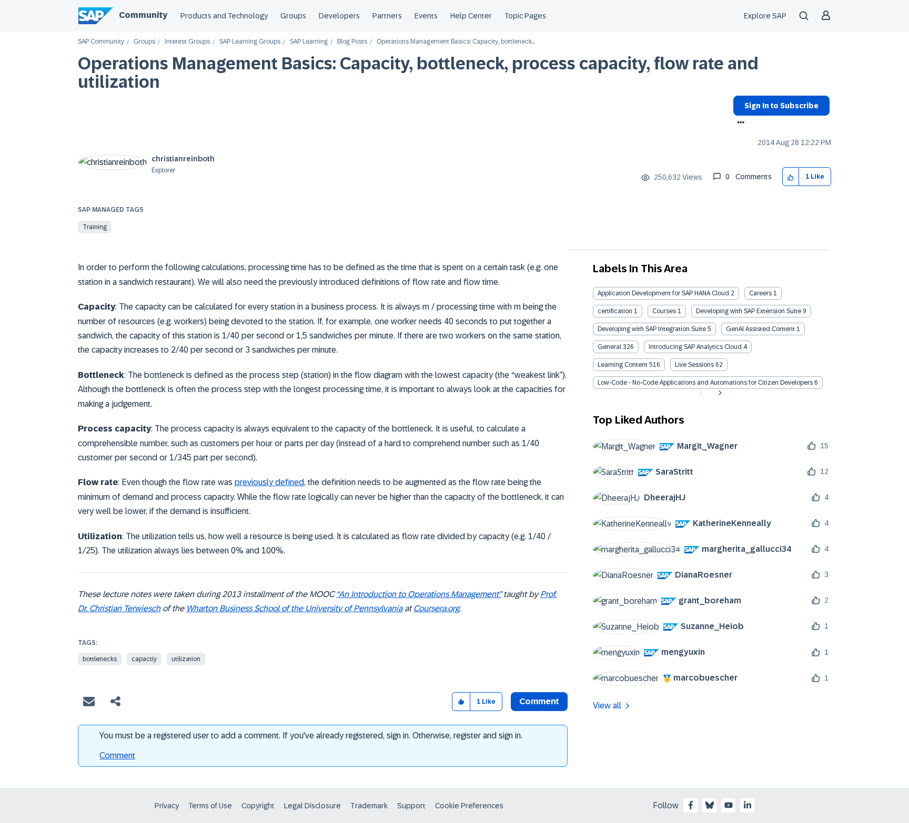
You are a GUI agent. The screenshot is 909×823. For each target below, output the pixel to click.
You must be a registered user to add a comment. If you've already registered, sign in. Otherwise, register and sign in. (310, 735)
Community (143, 15)
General (609, 347)
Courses (664, 311)
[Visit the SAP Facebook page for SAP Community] (690, 805)
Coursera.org (436, 608)
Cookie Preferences (469, 805)
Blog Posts (352, 41)
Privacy (167, 805)
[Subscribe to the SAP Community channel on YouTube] (728, 805)
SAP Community (101, 41)
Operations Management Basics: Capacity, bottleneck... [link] (456, 41)
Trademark (369, 805)
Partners (387, 16)
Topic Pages (525, 16)
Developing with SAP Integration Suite (652, 329)
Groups (293, 16)
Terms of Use (210, 805)
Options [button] (738, 123)
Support (411, 805)
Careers (760, 293)
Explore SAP (765, 16)
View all (607, 705)
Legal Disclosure (312, 805)
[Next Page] (719, 393)
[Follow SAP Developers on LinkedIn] (747, 805)
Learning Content (623, 364)
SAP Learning (309, 41)
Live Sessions (694, 364)
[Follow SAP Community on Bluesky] (709, 805)
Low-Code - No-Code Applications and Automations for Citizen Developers (705, 382)
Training (95, 227)
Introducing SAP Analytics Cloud (695, 347)
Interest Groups (187, 41)
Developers (339, 16)
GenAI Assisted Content (760, 329)
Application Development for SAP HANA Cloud (663, 293)
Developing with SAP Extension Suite (748, 311)
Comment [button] (539, 701)
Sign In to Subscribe (781, 105)
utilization (185, 659)
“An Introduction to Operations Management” (418, 594)
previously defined (269, 482)
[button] (791, 177)
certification (615, 311)
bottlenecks (100, 659)
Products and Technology (224, 16)
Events (426, 16)
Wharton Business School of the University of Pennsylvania (294, 608)
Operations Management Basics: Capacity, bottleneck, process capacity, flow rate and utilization (418, 72)
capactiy (144, 659)
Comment (117, 755)
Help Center (471, 16)
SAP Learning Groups (249, 41)
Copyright (258, 805)
